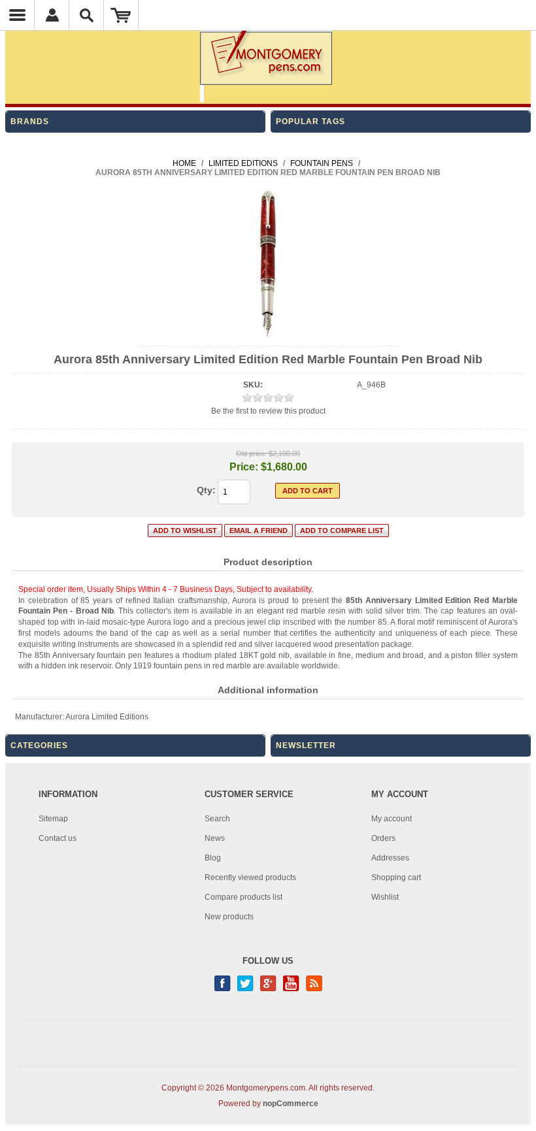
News (215, 838)
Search (217, 818)
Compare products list (243, 897)
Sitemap (53, 818)
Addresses (390, 857)
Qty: (206, 490)
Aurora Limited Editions (106, 716)
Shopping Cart (121, 15)
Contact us (57, 838)
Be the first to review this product (268, 411)
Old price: (251, 453)
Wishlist (385, 897)
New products (229, 916)
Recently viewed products (250, 877)
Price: (243, 466)
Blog (213, 857)
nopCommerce (290, 1103)
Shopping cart (396, 877)
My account (391, 818)
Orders (383, 838)
